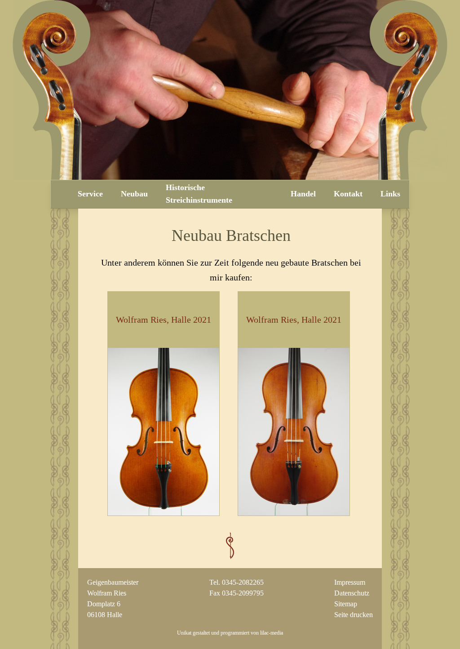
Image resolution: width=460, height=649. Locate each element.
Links (390, 193)
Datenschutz (351, 593)
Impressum (349, 582)
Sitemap (345, 604)
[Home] (60, 194)
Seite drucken (353, 614)
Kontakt (348, 193)
